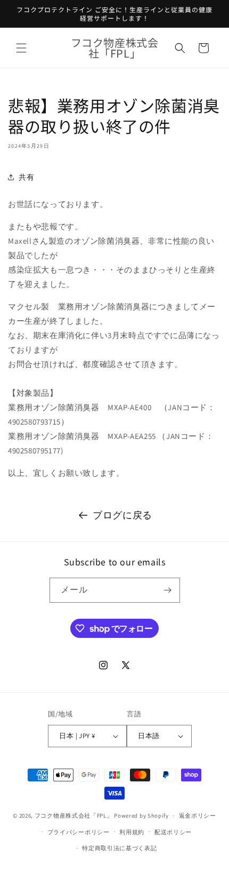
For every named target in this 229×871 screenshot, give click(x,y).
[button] (21, 48)
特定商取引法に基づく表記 (119, 848)
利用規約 (131, 832)
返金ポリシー (197, 815)
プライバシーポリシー (78, 832)
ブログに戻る (122, 515)
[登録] (167, 590)
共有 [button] (26, 177)
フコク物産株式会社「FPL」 (74, 815)
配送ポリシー (173, 832)
